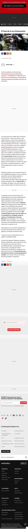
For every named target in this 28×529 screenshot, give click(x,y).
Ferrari (15, 24)
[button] (10, 65)
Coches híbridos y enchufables (6, 434)
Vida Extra (16, 473)
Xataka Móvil (4, 473)
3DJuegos (16, 471)
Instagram (17, 415)
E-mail (10, 54)
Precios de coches (19, 441)
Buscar (26, 457)
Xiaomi (9, 24)
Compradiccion (5, 504)
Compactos (17, 433)
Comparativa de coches (7, 443)
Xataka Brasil (4, 514)
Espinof (16, 483)
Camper (4, 24)
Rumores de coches (7, 441)
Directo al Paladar (5, 490)
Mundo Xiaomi (5, 479)
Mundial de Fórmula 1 (19, 446)
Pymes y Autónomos (18, 502)
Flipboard (8, 54)
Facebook (2, 54)
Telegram (20, 415)
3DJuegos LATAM (18, 512)
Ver (15, 329)
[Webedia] (5, 464)
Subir (22, 463)
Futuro (3, 446)
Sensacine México (18, 514)
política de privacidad (19, 405)
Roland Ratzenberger (7, 147)
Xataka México (5, 512)
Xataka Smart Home (6, 477)
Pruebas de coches (19, 438)
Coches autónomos (19, 443)
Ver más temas (6, 451)
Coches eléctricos (19, 431)
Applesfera (4, 475)
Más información (21, 527)
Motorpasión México (18, 518)
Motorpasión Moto (18, 492)
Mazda (19, 24)
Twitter (5, 54)
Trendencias (4, 500)
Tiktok (6, 418)
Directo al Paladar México (7, 518)
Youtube (14, 415)
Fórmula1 (9, 261)
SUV (3, 438)
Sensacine (16, 481)
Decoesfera (4, 502)
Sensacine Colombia (18, 516)
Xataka (3, 471)
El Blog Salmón (17, 500)
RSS (23, 415)
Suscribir (23, 402)
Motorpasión (17, 490)
